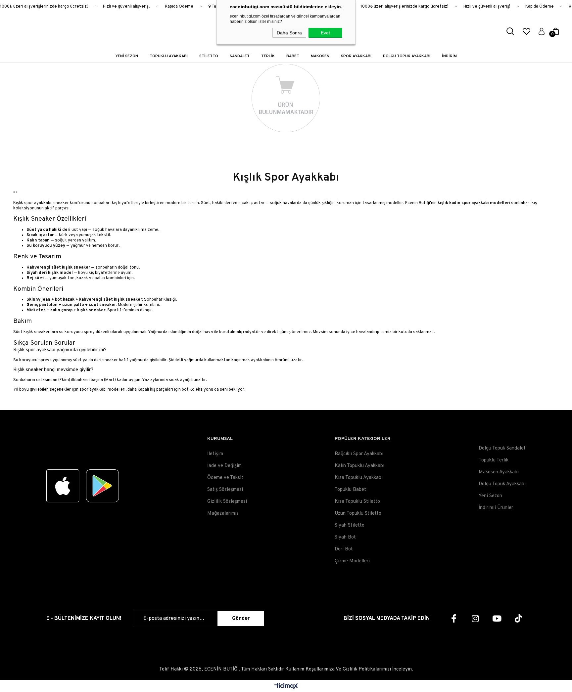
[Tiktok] (518, 618)
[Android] (102, 485)
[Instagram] (475, 618)
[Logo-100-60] (82, 446)
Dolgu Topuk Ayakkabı (502, 484)
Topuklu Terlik (493, 460)
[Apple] (62, 485)
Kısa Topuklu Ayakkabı (359, 478)
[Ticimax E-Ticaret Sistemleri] (286, 686)
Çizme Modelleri (352, 561)
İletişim (215, 454)
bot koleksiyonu (197, 389)
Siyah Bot (345, 537)
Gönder (241, 618)
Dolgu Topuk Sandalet (502, 448)
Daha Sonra (289, 32)
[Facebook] (453, 618)
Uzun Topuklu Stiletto (358, 513)
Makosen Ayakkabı (499, 472)
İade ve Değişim (224, 466)
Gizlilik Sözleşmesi (227, 501)
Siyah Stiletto (349, 525)
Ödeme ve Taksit (225, 478)
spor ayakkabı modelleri (102, 389)
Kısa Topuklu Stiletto (357, 501)
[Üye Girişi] (542, 31)
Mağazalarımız (223, 513)
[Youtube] (496, 618)
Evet (325, 32)
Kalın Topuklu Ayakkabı (359, 466)
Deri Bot (344, 549)
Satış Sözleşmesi (225, 490)
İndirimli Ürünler (496, 508)
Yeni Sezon (490, 496)
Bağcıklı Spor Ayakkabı (359, 454)
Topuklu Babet (350, 490)
